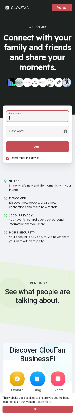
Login (37, 146)
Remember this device (25, 157)
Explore (17, 390)
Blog (37, 390)
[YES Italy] (35, 82)
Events (58, 390)
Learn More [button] (44, 401)
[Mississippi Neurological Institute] (43, 82)
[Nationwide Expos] (11, 82)
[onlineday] (27, 82)
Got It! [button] (37, 409)
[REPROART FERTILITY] (66, 82)
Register (62, 7)
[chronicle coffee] (50, 82)
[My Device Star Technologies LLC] (58, 82)
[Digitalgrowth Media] (19, 82)
